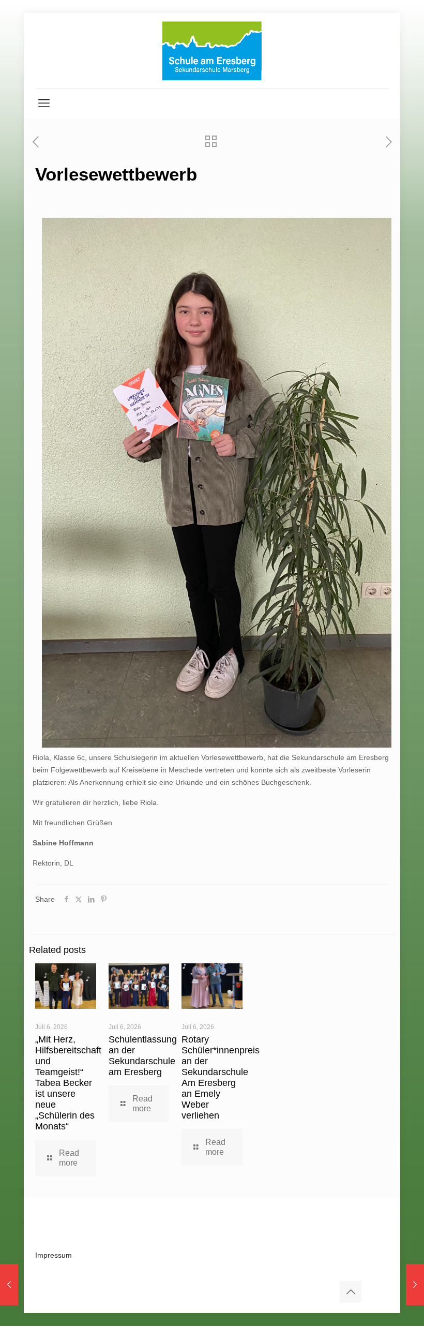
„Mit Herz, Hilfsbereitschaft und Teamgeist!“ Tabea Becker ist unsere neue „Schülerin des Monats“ (68, 1082)
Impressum (53, 1255)
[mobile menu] (44, 103)
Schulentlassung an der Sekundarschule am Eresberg (143, 1055)
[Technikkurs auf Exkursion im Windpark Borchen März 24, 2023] (415, 1284)
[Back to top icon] (350, 1292)
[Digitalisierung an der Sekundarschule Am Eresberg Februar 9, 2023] (9, 1284)
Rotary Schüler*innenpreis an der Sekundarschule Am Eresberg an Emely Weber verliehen (220, 1077)
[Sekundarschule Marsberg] (212, 50)
